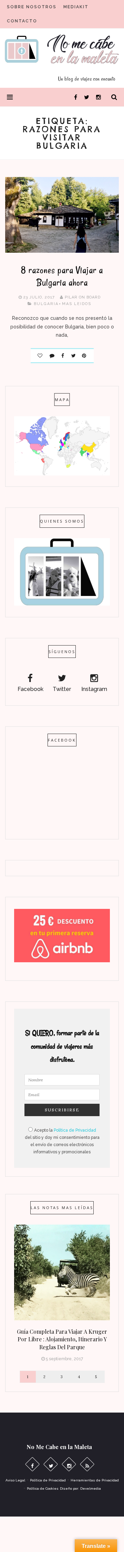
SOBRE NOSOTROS (31, 6)
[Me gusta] (40, 354)
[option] (62, 1295)
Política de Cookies (43, 1488)
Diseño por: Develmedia (80, 1488)
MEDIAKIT (76, 6)
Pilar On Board (83, 297)
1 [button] (28, 1376)
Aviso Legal (15, 1480)
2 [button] (44, 1376)
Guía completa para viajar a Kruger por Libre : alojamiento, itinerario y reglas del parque (62, 1339)
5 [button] (96, 1376)
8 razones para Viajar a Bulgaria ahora (62, 276)
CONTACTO (22, 21)
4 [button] (79, 1376)
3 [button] (62, 1376)
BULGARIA (46, 304)
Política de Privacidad (75, 1130)
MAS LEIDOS (76, 304)
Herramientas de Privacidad (95, 1480)
